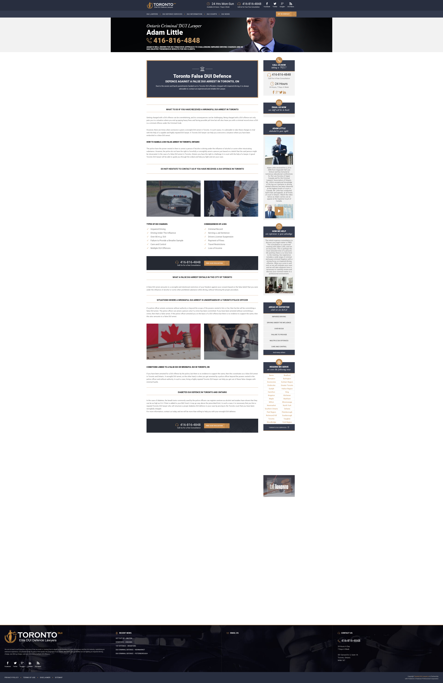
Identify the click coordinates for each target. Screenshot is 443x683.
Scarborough (287, 415)
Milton (271, 402)
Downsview (271, 382)
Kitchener (287, 395)
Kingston (271, 395)
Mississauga (287, 402)
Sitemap (59, 677)
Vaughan (287, 419)
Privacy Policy (12, 677)
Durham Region (287, 382)
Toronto (271, 419)
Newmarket (271, 405)
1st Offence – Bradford (126, 646)
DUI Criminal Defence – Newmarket (130, 650)
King (287, 392)
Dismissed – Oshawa (124, 642)
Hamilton (271, 392)
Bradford (287, 375)
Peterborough (287, 412)
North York (287, 405)
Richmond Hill (271, 415)
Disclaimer (45, 677)
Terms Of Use (29, 677)
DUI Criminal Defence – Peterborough (132, 653)
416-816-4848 (176, 40)
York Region (287, 422)
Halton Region (287, 389)
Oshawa (287, 409)
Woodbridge (271, 422)
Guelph (271, 389)
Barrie (271, 375)
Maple (271, 399)
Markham (287, 399)
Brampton (271, 379)
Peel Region (271, 412)
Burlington (287, 379)
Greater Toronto (287, 385)
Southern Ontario (271, 409)
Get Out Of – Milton (124, 638)
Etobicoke (271, 385)
